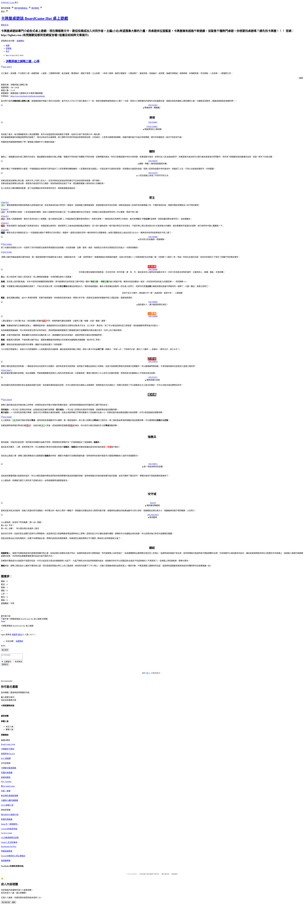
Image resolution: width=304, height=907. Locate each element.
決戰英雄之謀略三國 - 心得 (22, 61)
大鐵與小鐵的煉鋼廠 (9, 800)
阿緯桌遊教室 (6, 851)
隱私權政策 (165, 874)
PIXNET (134, 874)
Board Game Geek (8, 744)
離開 (13, 902)
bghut (3, 621)
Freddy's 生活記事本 (9, 842)
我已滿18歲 (6, 902)
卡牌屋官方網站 (7, 749)
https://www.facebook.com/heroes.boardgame (27, 96)
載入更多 (5, 650)
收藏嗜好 (20, 41)
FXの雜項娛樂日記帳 (10, 838)
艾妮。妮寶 (5, 791)
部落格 (8, 48)
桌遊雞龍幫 (5, 861)
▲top (3, 645)
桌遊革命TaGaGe (8, 754)
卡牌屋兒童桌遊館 (8, 768)
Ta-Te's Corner (6, 833)
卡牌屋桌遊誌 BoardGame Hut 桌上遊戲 (34, 18)
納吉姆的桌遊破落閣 (9, 796)
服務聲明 (174, 874)
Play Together (6, 782)
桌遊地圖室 (5, 777)
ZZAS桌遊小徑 (7, 805)
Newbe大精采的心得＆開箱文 (13, 856)
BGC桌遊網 (6, 758)
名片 (8, 51)
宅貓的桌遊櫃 (6, 773)
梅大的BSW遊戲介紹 (9, 815)
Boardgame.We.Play (8, 846)
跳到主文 (5, 25)
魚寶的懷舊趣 (6, 819)
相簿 (8, 46)
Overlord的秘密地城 (9, 829)
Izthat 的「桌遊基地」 (10, 824)
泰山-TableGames (8, 786)
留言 (20, 635)
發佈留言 (5, 664)
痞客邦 (15, 635)
